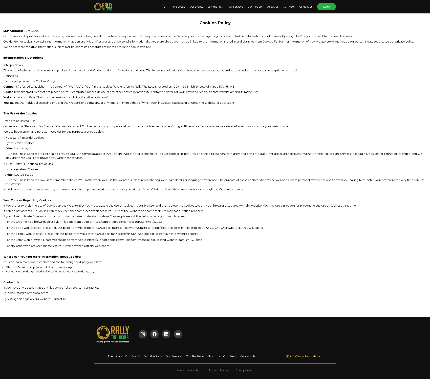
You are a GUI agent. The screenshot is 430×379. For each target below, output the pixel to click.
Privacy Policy (244, 370)
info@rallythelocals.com (32, 293)
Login (326, 6)
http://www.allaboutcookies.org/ (50, 267)
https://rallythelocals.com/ (90, 97)
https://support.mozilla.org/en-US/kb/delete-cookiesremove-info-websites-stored (144, 233)
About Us (272, 6)
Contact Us (305, 6)
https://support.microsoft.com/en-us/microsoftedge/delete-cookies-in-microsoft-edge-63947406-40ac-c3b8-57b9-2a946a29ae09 (177, 227)
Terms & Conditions (189, 370)
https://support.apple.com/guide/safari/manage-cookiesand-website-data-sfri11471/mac (144, 240)
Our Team (289, 6)
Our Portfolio (255, 6)
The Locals (179, 6)
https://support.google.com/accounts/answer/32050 (127, 221)
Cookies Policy (218, 370)
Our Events (196, 6)
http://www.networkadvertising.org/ (70, 271)
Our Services (235, 6)
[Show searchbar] (164, 7)
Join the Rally (215, 6)
